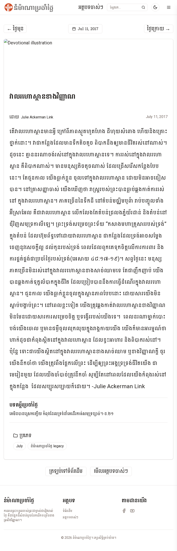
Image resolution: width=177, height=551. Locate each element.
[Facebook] (124, 510)
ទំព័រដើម (67, 511)
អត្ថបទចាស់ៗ (90, 7)
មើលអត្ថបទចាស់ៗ (111, 471)
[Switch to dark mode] (155, 7)
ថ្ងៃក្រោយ (158, 29)
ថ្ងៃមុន (15, 29)
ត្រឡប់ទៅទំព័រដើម (66, 471)
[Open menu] (168, 7)
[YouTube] (132, 510)
